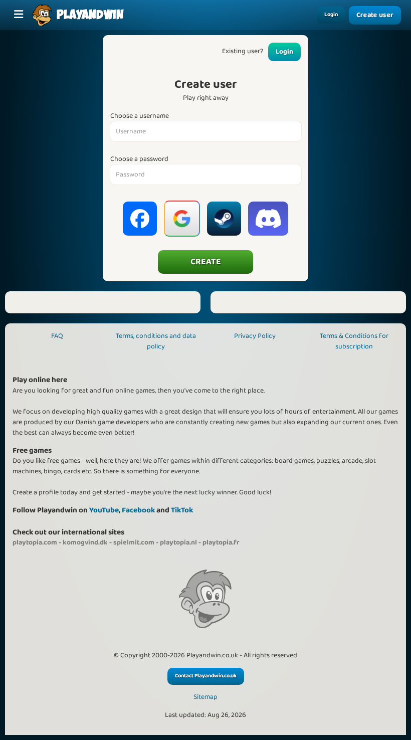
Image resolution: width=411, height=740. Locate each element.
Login (331, 14)
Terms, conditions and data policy (156, 341)
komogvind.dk (85, 542)
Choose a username (139, 116)
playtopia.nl (178, 542)
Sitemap (205, 697)
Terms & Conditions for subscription (354, 341)
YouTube (104, 510)
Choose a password (139, 159)
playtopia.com (35, 542)
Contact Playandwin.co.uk (206, 675)
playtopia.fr (221, 542)
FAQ (57, 335)
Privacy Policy (255, 335)
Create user (375, 15)
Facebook (138, 510)
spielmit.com (133, 542)
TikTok (182, 510)
